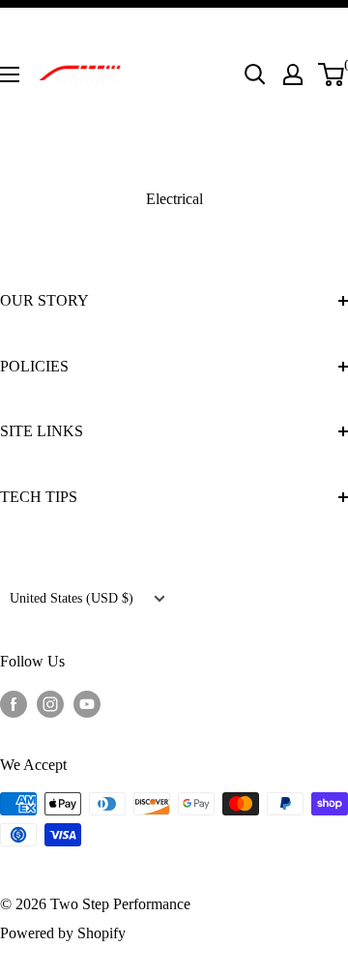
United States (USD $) (71, 598)
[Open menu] (9, 74)
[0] (332, 74)
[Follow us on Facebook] (13, 703)
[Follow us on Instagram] (50, 703)
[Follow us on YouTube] (87, 703)
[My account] (293, 74)
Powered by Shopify (63, 933)
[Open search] (255, 74)
